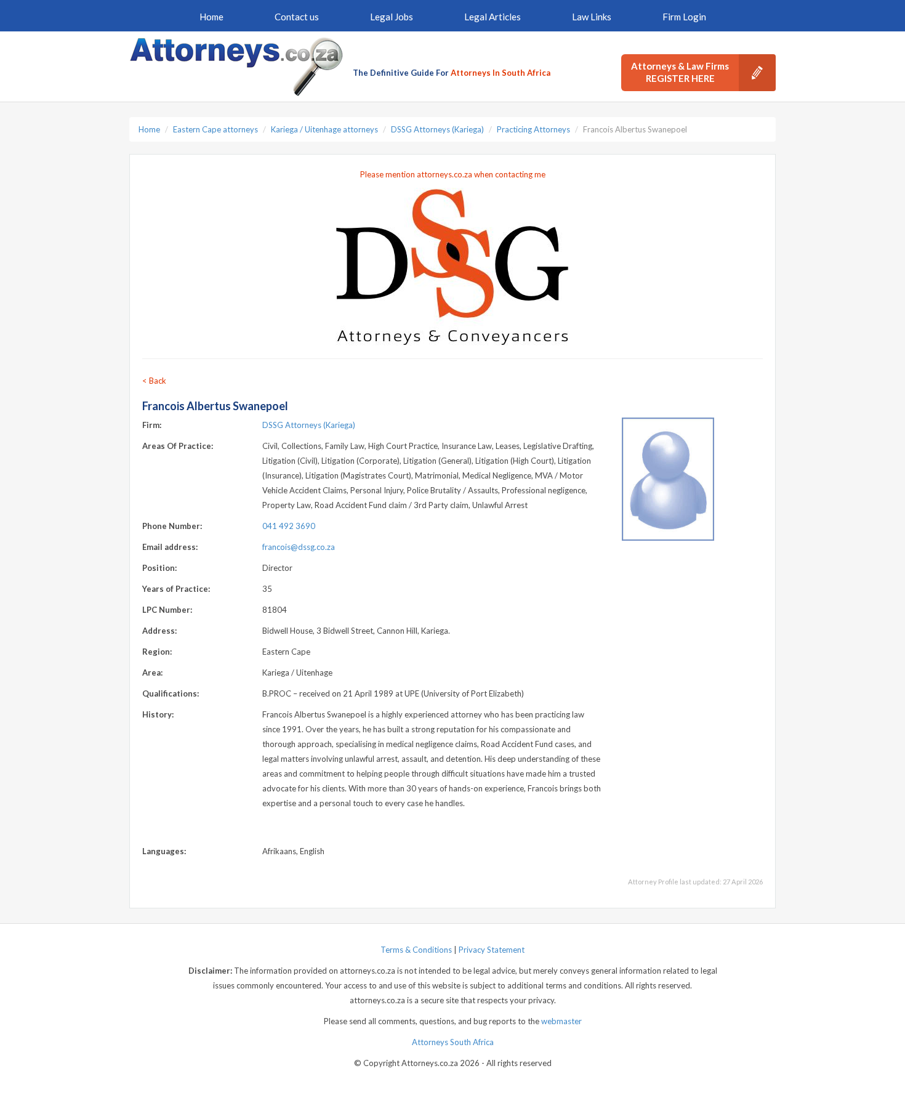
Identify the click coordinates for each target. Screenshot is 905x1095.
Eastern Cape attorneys (215, 129)
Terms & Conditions (416, 950)
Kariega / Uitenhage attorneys (324, 129)
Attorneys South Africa (453, 1042)
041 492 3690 (288, 526)
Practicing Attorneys (533, 129)
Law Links (591, 16)
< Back (154, 381)
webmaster (561, 1021)
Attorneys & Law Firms (680, 72)
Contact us (297, 16)
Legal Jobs (391, 16)
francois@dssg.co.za (298, 547)
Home (211, 16)
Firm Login (684, 16)
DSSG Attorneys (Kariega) (437, 129)
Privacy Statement (492, 950)
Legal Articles (492, 16)
